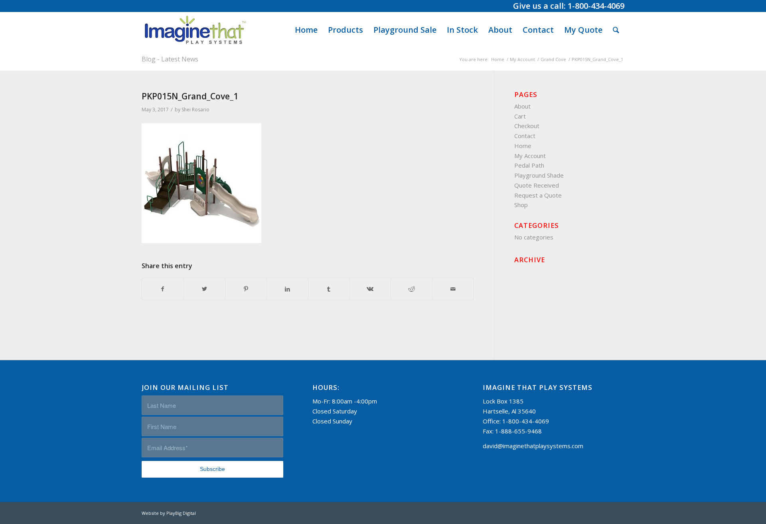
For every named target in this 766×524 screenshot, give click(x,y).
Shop (521, 205)
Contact (524, 136)
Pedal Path (529, 165)
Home (522, 146)
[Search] (616, 30)
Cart (520, 116)
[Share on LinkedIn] (287, 289)
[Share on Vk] (370, 289)
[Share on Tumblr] (328, 289)
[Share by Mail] (453, 289)
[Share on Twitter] (204, 289)
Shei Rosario (195, 109)
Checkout (526, 126)
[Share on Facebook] (163, 289)
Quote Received (536, 185)
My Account (530, 156)
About (522, 106)
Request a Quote (538, 195)
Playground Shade (539, 175)
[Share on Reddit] (411, 289)
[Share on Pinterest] (246, 289)
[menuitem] (306, 30)
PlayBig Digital (181, 513)
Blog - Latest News (170, 59)
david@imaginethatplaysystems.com (533, 446)
